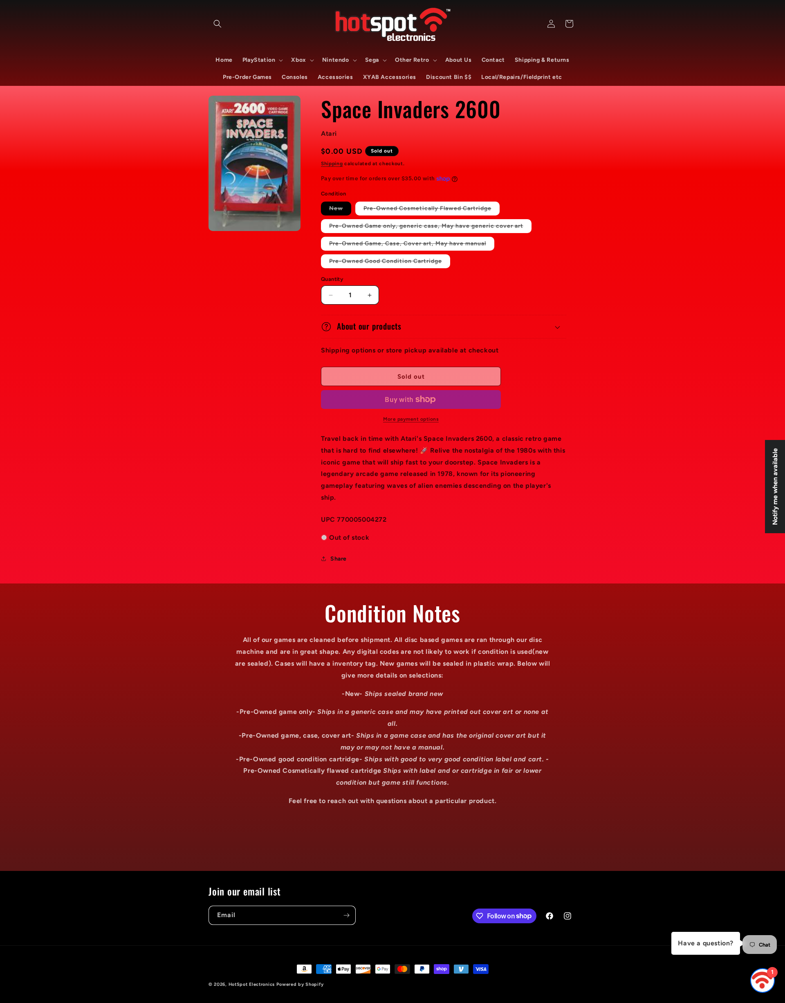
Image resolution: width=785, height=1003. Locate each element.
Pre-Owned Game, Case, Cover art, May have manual (411, 245)
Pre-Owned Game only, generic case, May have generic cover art (430, 227)
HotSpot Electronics (252, 984)
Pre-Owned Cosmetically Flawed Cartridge (431, 209)
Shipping (332, 163)
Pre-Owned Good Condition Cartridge (389, 262)
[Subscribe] (346, 915)
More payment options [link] (411, 419)
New (340, 209)
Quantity (332, 279)
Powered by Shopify (300, 984)
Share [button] (338, 558)
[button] (218, 24)
